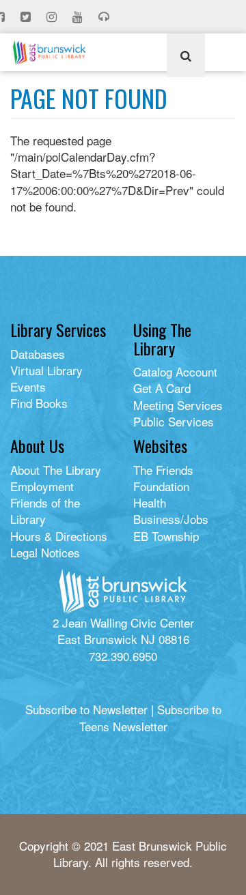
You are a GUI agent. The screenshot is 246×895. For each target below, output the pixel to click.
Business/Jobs (170, 518)
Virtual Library (46, 370)
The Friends (163, 469)
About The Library (55, 469)
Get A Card (162, 387)
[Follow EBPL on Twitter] (27, 17)
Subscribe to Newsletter (86, 709)
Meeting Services (178, 404)
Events (28, 386)
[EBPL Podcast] (105, 17)
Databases (37, 353)
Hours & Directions (58, 535)
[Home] (49, 52)
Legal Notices (45, 552)
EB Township (166, 535)
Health (149, 502)
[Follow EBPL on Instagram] (53, 17)
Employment (42, 486)
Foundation (161, 486)
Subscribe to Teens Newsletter (150, 717)
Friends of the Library (45, 510)
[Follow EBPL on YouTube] (79, 17)
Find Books (39, 402)
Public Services (173, 421)
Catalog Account (175, 371)
